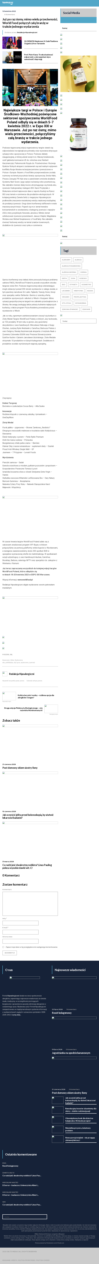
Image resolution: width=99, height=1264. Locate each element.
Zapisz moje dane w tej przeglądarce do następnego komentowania (31, 947)
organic (65, 297)
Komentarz (7, 889)
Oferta (14, 1260)
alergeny (66, 260)
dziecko (83, 278)
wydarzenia (24, 662)
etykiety (73, 284)
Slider (12, 660)
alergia (78, 260)
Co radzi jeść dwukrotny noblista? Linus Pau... (21, 1175)
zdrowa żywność (70, 309)
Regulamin (6, 1260)
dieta (64, 278)
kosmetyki (86, 284)
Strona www (7, 937)
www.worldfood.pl (25, 580)
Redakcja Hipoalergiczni (27, 32)
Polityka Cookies (43, 1260)
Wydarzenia (19, 660)
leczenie (66, 291)
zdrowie (86, 309)
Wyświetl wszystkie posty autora (13, 681)
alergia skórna (69, 272)
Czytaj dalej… (16, 1015)
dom (73, 278)
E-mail (5, 928)
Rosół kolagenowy (10, 1166)
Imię (4, 918)
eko (3, 662)
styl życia (17, 662)
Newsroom (6, 660)
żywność (32, 662)
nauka (90, 291)
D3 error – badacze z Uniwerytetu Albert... (20, 1185)
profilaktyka (9, 662)
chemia (83, 272)
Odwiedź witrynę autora (34, 681)
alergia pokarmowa (71, 266)
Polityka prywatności (26, 1260)
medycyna (78, 291)
